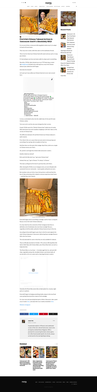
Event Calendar (50, 6)
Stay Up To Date (57, 6)
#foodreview (28, 108)
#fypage (27, 104)
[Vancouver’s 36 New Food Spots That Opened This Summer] (63, 37)
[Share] (24, 314)
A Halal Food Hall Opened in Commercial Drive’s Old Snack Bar (68, 71)
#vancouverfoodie (30, 105)
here (28, 301)
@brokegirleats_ (29, 94)
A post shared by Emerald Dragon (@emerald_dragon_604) (33, 286)
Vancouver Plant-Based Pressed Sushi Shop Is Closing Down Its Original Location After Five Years (51, 364)
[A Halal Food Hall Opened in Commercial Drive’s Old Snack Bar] (63, 70)
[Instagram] (23, 2)
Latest (32, 6)
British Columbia (27, 36)
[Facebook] (22, 2)
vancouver (23, 309)
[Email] (53, 314)
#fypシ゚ (27, 107)
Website (22, 304)
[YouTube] (25, 2)
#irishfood (27, 114)
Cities (36, 6)
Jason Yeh (23, 36)
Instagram (27, 304)
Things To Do (41, 6)
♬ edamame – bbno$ (31, 115)
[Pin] (43, 314)
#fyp (25, 102)
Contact (63, 6)
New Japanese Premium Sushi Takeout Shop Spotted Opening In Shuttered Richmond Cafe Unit (38, 365)
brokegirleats (24, 64)
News (34, 36)
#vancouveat (28, 112)
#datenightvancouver (31, 111)
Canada (32, 36)
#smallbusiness (29, 110)
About (28, 6)
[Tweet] (33, 314)
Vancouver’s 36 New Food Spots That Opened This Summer (25, 363)
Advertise (68, 6)
